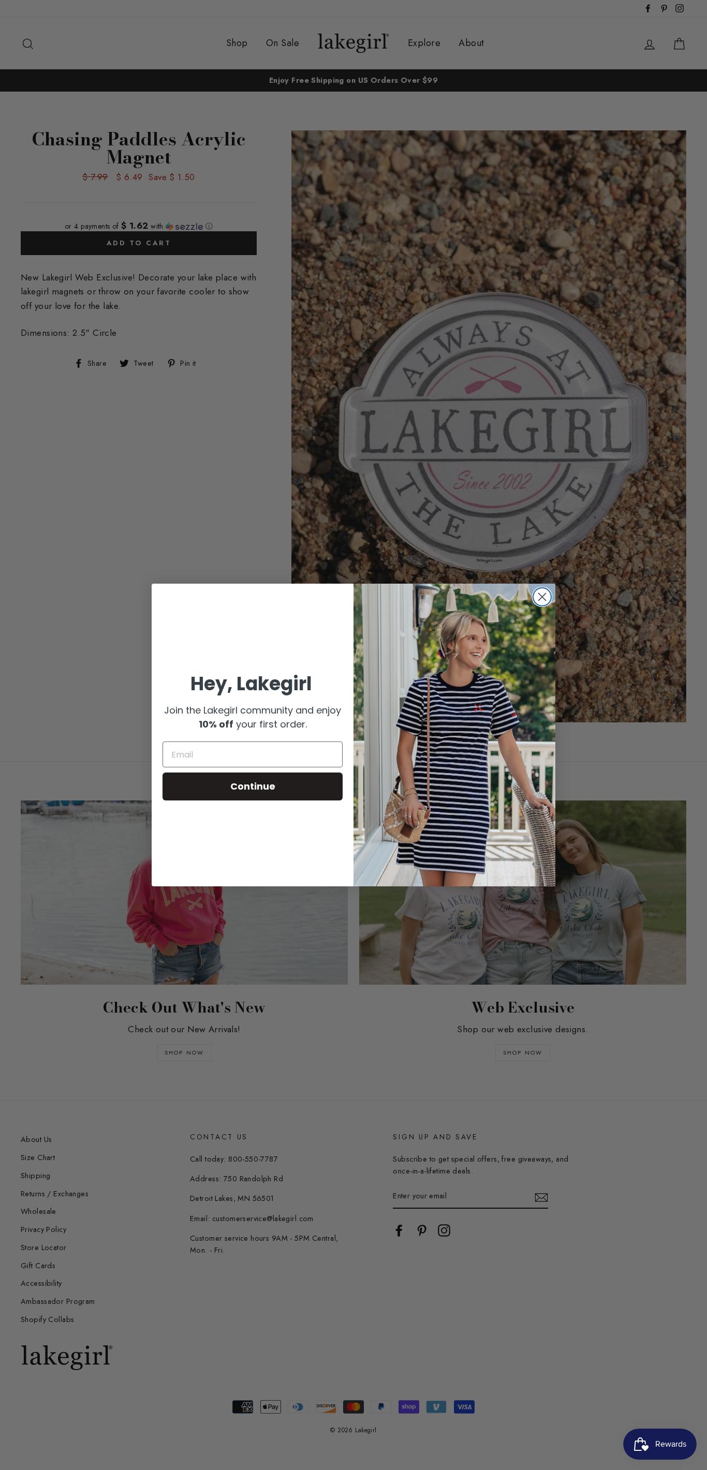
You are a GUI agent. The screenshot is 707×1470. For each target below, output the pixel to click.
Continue (252, 786)
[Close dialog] (542, 597)
